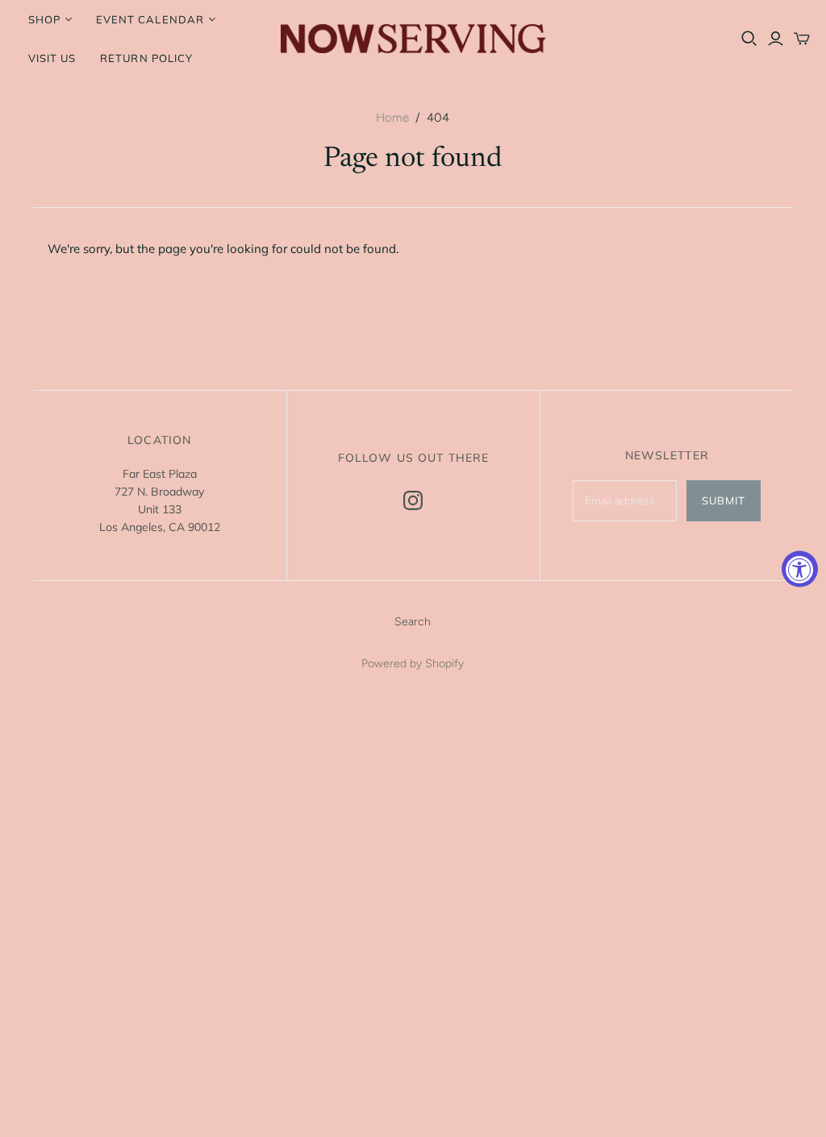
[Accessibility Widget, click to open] (800, 568)
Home (392, 117)
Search (412, 622)
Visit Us (52, 58)
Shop (44, 19)
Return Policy (146, 58)
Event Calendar (150, 19)
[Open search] (749, 39)
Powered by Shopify (412, 663)
